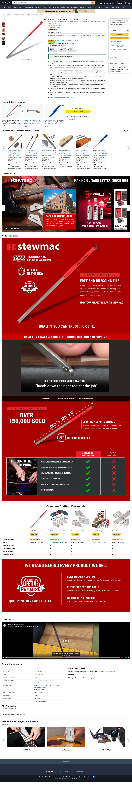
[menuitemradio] (126, 658)
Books (82, 7)
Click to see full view (26, 59)
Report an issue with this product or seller (62, 97)
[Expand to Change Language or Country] (102, 3)
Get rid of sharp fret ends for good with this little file (23, 626)
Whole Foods (65, 7)
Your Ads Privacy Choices (85, 777)
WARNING (6, 714)
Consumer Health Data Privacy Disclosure (67, 777)
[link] (33, 111)
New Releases (47, 7)
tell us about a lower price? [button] (87, 678)
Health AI (9, 7)
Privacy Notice (52, 777)
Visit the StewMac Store (54, 25)
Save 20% (51, 43)
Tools (40, 14)
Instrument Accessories (18, 14)
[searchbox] (54, 2)
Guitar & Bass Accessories (31, 14)
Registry (106, 7)
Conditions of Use (43, 777)
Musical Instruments (6, 14)
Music (112, 7)
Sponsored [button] (4, 724)
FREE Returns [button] (52, 38)
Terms (76, 40)
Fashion (100, 7)
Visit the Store (119, 228)
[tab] (46, 398)
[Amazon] (6, 2)
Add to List (114, 57)
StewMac (119, 43)
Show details (72, 119)
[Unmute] (129, 658)
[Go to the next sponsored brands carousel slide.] (128, 740)
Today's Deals (74, 7)
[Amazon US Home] (49, 772)
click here (112, 671)
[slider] (62, 657)
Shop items (69, 40)
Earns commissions (19, 624)
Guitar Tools (40, 689)
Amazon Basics (28, 7)
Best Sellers (38, 7)
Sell (95, 7)
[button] (3, 7)
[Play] (3, 657)
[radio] (3, 20)
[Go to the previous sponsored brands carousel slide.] (3, 740)
